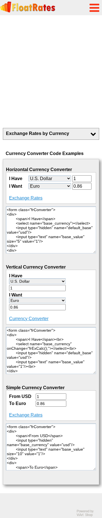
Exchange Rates (25, 198)
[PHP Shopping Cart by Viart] (87, 515)
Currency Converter (28, 318)
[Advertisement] (51, 71)
